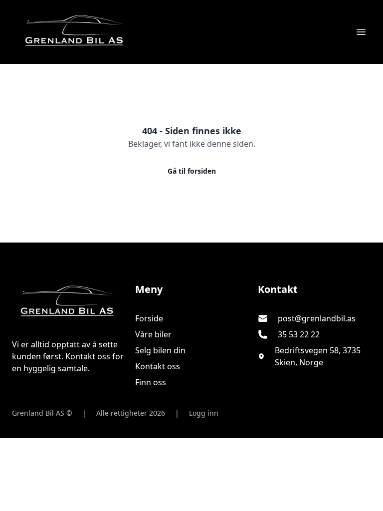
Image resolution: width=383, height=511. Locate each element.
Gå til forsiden (192, 171)
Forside (149, 318)
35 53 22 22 (299, 334)
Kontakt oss (157, 366)
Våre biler (153, 334)
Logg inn (203, 413)
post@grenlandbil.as (317, 318)
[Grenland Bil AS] (68, 302)
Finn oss (150, 382)
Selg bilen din (160, 350)
